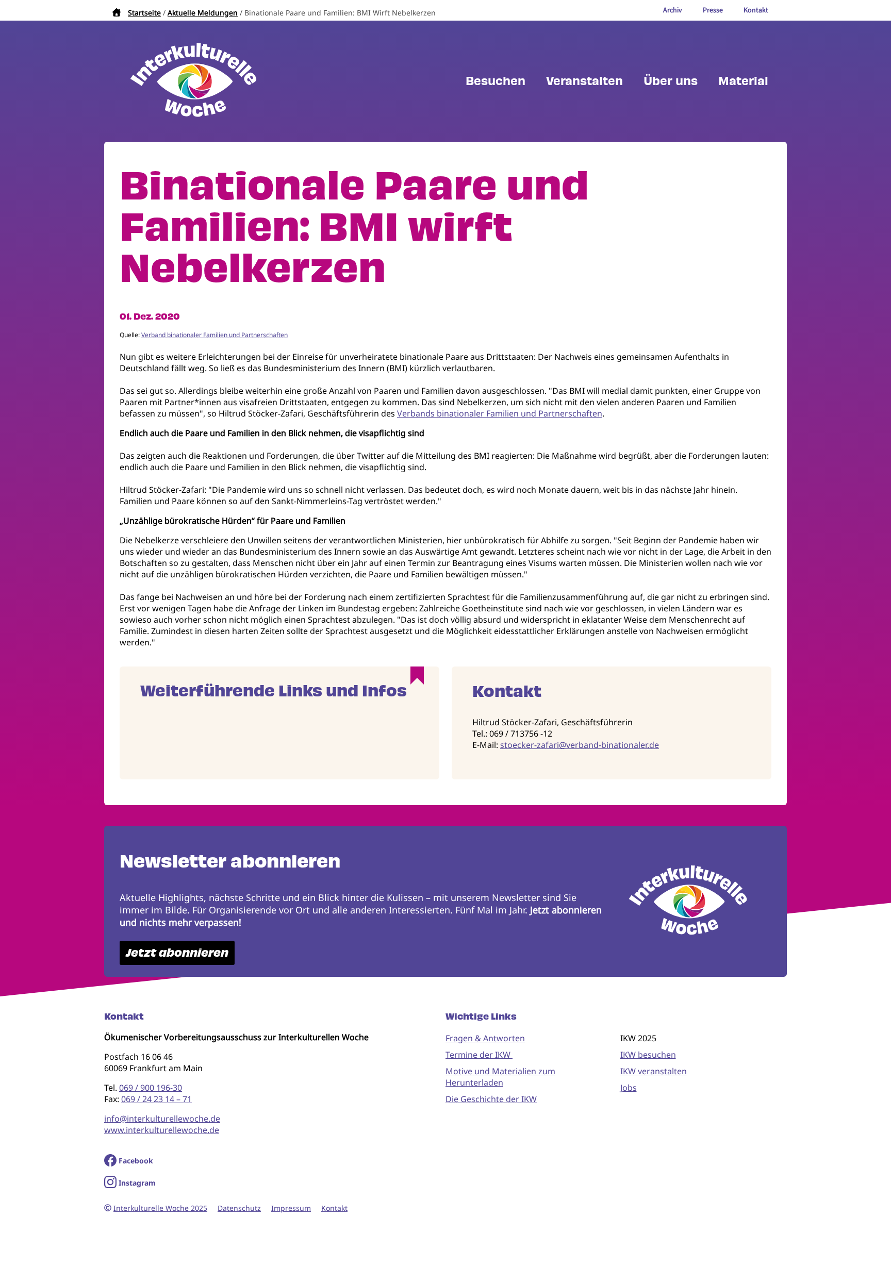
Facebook (136, 1160)
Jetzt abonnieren (177, 953)
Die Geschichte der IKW (491, 1099)
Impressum (291, 1208)
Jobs (628, 1087)
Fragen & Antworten (485, 1038)
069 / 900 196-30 (150, 1087)
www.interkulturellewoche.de (161, 1130)
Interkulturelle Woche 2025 (160, 1208)
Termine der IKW (479, 1054)
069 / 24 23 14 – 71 (156, 1099)
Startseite (144, 13)
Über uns (671, 81)
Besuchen (495, 81)
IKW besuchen (648, 1054)
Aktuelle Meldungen (203, 13)
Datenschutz (239, 1208)
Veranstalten (584, 81)
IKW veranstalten (653, 1071)
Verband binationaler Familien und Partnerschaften (214, 334)
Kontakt (334, 1208)
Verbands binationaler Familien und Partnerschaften (499, 413)
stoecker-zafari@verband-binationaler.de (579, 745)
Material (743, 81)
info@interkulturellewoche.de (162, 1118)
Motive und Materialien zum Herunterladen (500, 1076)
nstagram (138, 1183)
